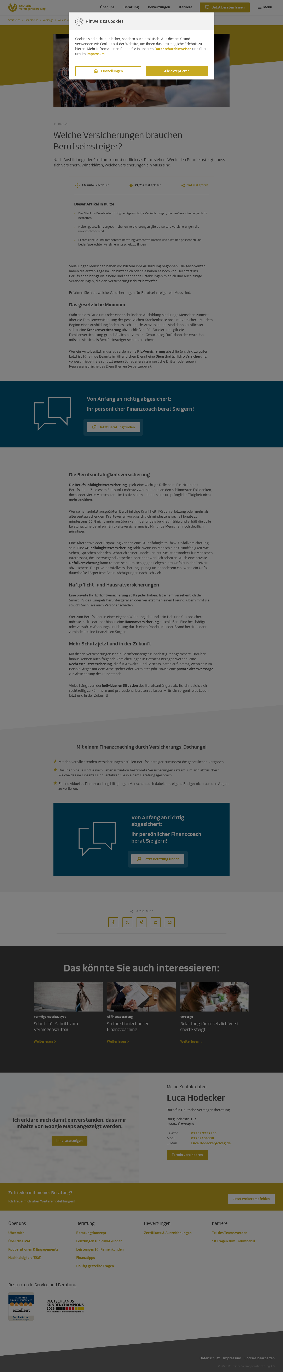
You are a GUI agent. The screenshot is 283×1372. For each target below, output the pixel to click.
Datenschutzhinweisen (173, 48)
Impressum (96, 53)
